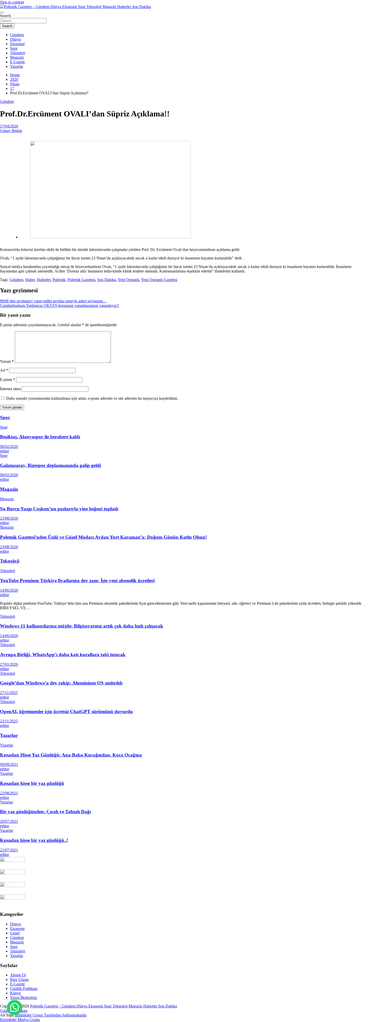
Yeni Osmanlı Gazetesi (159, 280)
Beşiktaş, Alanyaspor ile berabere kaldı (40, 436)
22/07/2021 (9, 850)
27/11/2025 (9, 693)
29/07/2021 (9, 821)
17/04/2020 (9, 126)
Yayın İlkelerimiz (23, 997)
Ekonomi (17, 44)
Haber (30, 280)
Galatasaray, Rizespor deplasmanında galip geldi (50, 465)
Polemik (59, 280)
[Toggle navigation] (2, 12)
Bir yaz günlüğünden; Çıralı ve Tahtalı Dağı (45, 811)
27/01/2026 (9, 664)
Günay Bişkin (11, 130)
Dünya (15, 39)
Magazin (17, 57)
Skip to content (12, 2)
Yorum (7, 361)
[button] (14, 1007)
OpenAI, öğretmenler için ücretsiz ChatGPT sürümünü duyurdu (66, 711)
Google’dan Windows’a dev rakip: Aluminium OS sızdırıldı (61, 683)
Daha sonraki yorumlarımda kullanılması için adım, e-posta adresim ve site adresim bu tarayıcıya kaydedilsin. (92, 398)
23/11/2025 (9, 721)
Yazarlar (16, 66)
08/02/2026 (9, 446)
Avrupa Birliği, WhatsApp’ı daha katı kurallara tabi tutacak (63, 654)
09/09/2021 (9, 764)
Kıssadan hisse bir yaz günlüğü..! (34, 840)
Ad (4, 370)
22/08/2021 (9, 793)
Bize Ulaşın (19, 979)
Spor (14, 48)
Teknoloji (17, 53)
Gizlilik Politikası (23, 988)
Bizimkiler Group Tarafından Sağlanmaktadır (51, 1015)
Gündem (17, 35)
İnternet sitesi (10, 389)
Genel (15, 933)
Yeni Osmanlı (128, 280)
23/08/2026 (9, 518)
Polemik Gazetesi (81, 280)
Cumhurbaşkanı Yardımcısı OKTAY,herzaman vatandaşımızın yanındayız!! (59, 305)
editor (4, 451)
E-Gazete (17, 62)
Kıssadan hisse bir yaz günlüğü (32, 783)
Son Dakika (106, 280)
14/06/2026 (9, 590)
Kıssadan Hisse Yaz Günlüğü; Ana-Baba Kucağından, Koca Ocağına (71, 755)
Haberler (43, 280)
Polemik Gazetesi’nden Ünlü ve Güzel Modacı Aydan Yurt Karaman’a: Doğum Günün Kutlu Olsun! (103, 537)
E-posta (7, 379)
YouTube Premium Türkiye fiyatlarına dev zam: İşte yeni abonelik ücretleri (77, 580)
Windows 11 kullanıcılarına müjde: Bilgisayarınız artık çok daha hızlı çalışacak (81, 626)
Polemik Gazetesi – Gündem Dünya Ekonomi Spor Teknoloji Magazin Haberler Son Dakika (103, 1006)
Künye (15, 993)
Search (5, 16)
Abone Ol (18, 975)
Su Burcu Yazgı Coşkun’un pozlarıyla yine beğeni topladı (59, 508)
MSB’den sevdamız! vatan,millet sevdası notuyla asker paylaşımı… (53, 301)
